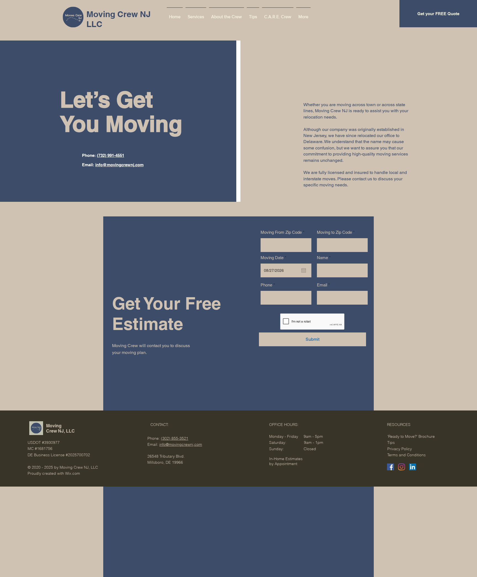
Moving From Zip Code (281, 232)
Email (322, 285)
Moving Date (274, 258)
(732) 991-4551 (110, 155)
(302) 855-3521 (174, 438)
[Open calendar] (303, 270)
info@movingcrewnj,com (180, 444)
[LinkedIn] (412, 466)
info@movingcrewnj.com (119, 164)
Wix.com (72, 473)
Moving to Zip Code (334, 232)
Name (322, 258)
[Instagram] (401, 466)
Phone (266, 285)
